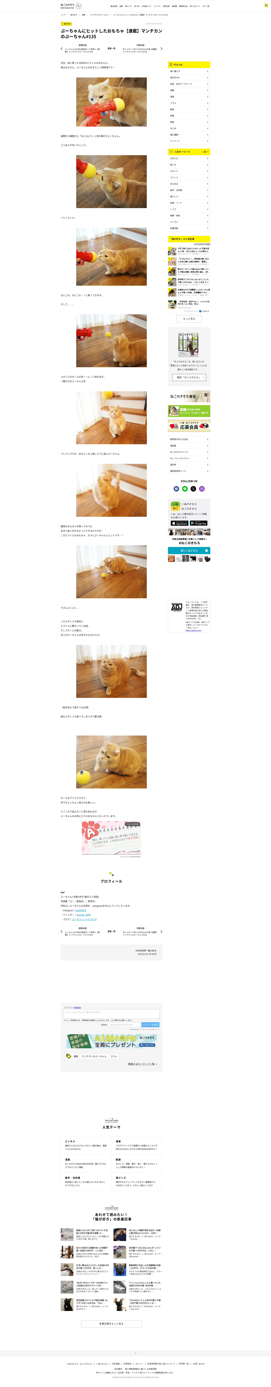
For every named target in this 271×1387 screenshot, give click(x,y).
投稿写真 (166, 6)
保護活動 (174, 228)
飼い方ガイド (195, 6)
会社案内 (118, 1369)
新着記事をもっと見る (112, 1323)
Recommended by (191, 311)
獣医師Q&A (183, 6)
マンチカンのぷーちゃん (99, 15)
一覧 (204, 151)
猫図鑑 (174, 6)
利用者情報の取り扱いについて (161, 1364)
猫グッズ (174, 196)
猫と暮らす (175, 71)
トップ (63, 15)
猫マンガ (128, 6)
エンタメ (157, 6)
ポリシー (139, 1364)
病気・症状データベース (181, 83)
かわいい (174, 171)
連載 (121, 6)
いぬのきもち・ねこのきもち (79, 1364)
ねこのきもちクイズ (179, 451)
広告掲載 (116, 1364)
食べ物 (136, 6)
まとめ (173, 128)
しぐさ (173, 209)
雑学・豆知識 (176, 190)
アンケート (175, 141)
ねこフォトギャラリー (180, 458)
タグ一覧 (205, 6)
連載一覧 (111, 48)
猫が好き (73, 15)
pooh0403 (80, 910)
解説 (172, 121)
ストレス (174, 177)
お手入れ (174, 158)
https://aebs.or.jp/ (193, 630)
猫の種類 (174, 134)
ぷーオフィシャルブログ (84, 919)
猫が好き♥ (174, 77)
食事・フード (176, 202)
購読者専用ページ (178, 470)
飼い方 (173, 164)
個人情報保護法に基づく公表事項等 (141, 1369)
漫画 (172, 96)
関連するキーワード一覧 (141, 1064)
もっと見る (189, 318)
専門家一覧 (184, 1364)
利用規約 (128, 1364)
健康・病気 (175, 215)
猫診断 (173, 464)
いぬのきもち (102, 1364)
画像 (172, 115)
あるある (174, 183)
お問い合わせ (199, 1364)
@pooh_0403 (84, 914)
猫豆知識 (113, 6)
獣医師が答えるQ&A (179, 439)
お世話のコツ (146, 6)
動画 (172, 109)
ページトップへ (135, 1353)
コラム (113, 1056)
